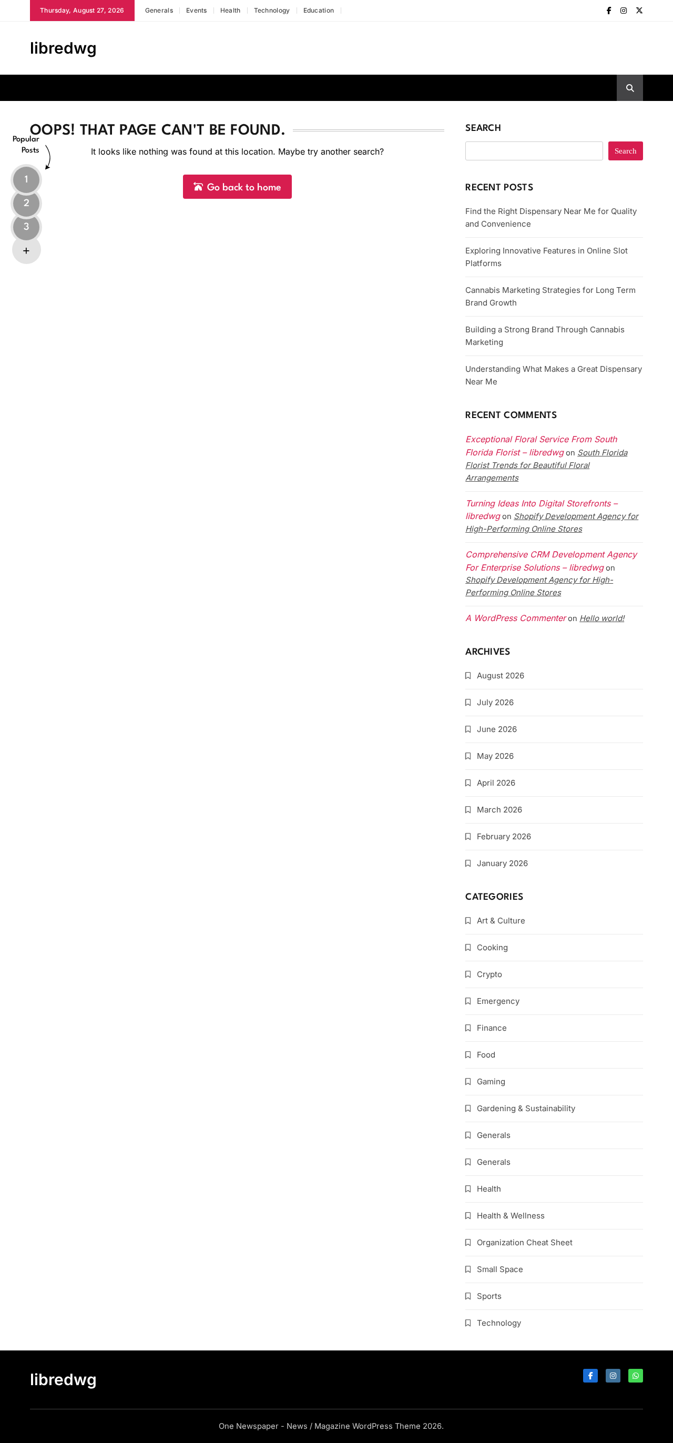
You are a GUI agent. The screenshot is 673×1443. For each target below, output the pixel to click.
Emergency (498, 1001)
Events (196, 10)
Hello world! (601, 618)
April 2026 (496, 783)
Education (318, 10)
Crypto (489, 974)
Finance (492, 1028)
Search (483, 128)
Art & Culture (501, 921)
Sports (489, 1296)
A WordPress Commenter (515, 618)
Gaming (491, 1081)
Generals (159, 10)
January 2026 (502, 863)
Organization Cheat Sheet (525, 1242)
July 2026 (495, 702)
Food (486, 1055)
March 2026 (499, 810)
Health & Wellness (511, 1216)
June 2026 (497, 729)
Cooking (492, 947)
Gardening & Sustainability (526, 1108)
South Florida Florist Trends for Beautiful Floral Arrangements (546, 465)
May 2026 (495, 756)
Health (230, 10)
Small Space (500, 1269)
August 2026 (500, 675)
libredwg (63, 47)
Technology (272, 10)
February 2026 (504, 836)
